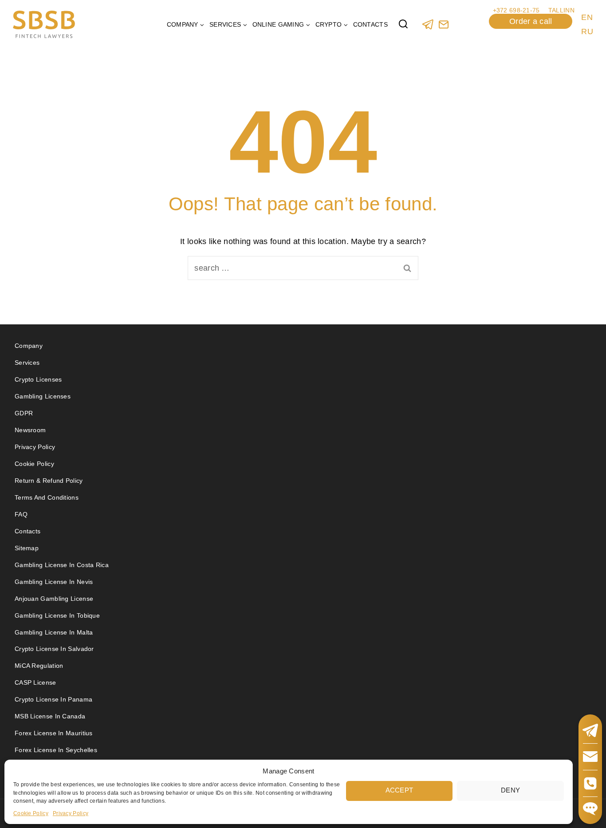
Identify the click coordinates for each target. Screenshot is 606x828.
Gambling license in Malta (54, 632)
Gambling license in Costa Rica (62, 564)
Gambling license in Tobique (57, 615)
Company (29, 345)
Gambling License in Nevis (54, 581)
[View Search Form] (403, 24)
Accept (399, 790)
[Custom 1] (443, 24)
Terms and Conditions (47, 497)
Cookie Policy (30, 813)
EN (587, 17)
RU (587, 31)
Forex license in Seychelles (56, 749)
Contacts (370, 24)
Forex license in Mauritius (54, 733)
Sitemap (27, 548)
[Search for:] (303, 268)
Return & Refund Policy (49, 480)
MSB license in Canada (50, 716)
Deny (510, 790)
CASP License (35, 682)
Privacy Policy (70, 813)
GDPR (24, 413)
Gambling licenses (43, 396)
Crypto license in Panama (53, 699)
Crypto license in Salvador (54, 648)
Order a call (530, 21)
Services (27, 362)
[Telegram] (428, 24)
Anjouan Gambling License (54, 598)
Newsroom (30, 430)
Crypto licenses (38, 379)
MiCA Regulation (39, 665)
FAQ (21, 514)
